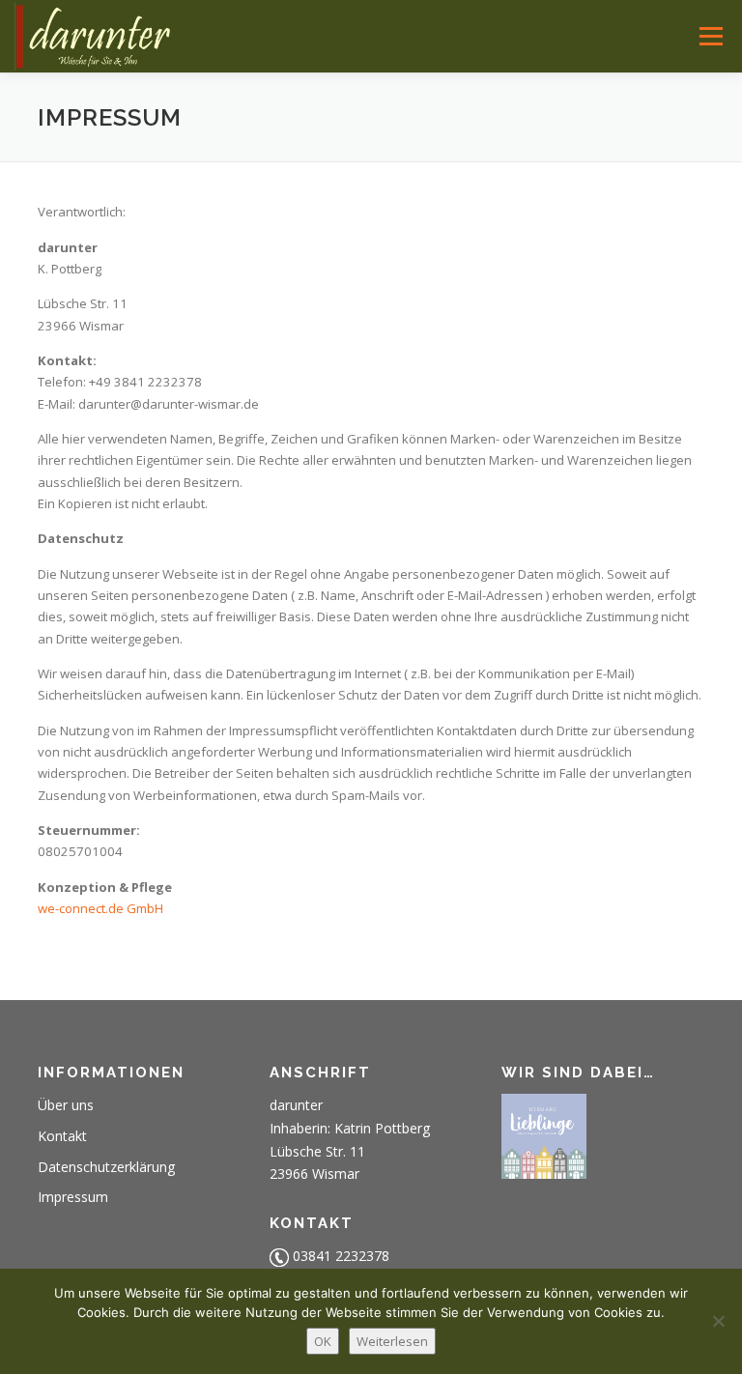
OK (322, 1341)
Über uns (66, 1105)
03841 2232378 (341, 1255)
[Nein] (718, 1321)
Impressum (73, 1197)
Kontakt (62, 1136)
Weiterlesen (392, 1341)
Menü (711, 35)
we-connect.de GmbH (100, 908)
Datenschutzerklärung (106, 1167)
